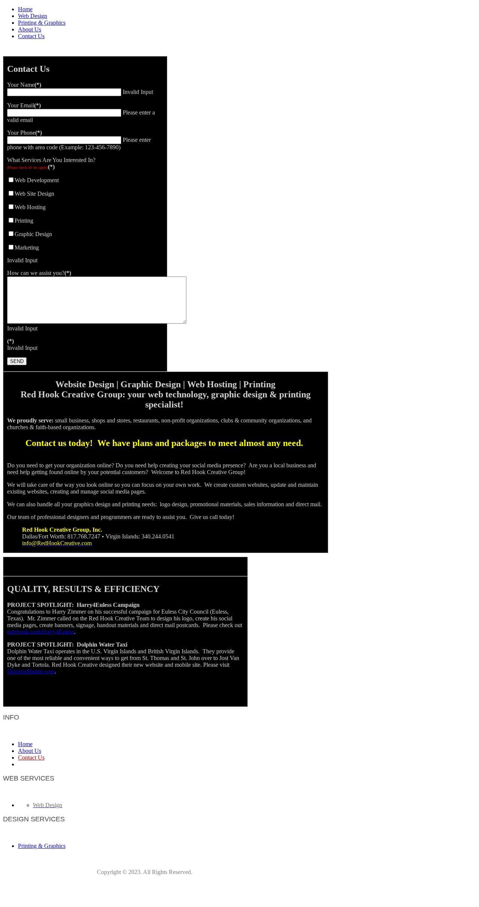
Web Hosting (30, 207)
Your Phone (24, 132)
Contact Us (31, 36)
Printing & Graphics (41, 22)
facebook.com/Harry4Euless (40, 632)
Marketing (27, 247)
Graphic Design (33, 234)
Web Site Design (34, 193)
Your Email (24, 105)
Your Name (24, 85)
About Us (29, 29)
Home (25, 9)
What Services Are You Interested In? (51, 163)
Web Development (37, 180)
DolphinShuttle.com (31, 671)
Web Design (32, 16)
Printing (24, 220)
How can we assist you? (39, 273)
